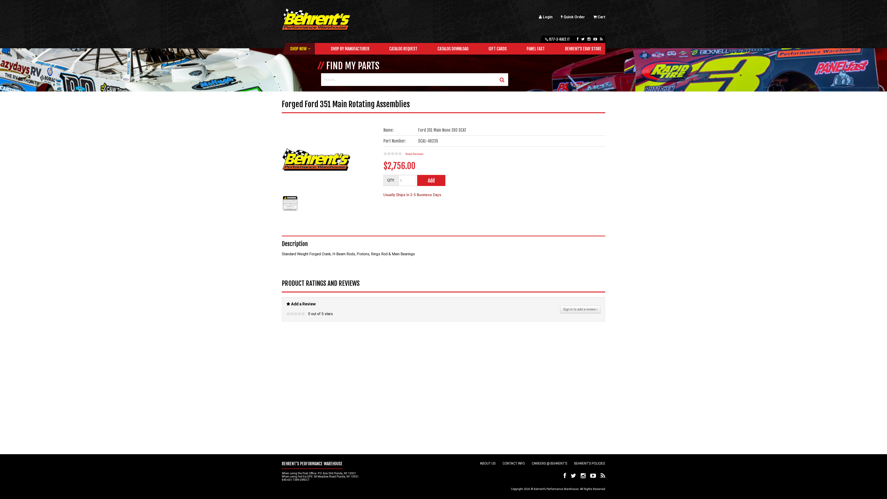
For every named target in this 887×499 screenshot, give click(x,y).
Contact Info (514, 463)
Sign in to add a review (579, 309)
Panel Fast (536, 48)
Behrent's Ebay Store (583, 48)
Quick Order (574, 17)
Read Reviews (414, 154)
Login (547, 17)
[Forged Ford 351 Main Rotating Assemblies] (290, 210)
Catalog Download (452, 48)
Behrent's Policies (589, 463)
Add (431, 180)
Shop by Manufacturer (350, 48)
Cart (601, 17)
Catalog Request (403, 48)
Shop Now (298, 48)
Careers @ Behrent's (549, 463)
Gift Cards (498, 48)
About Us (488, 463)
